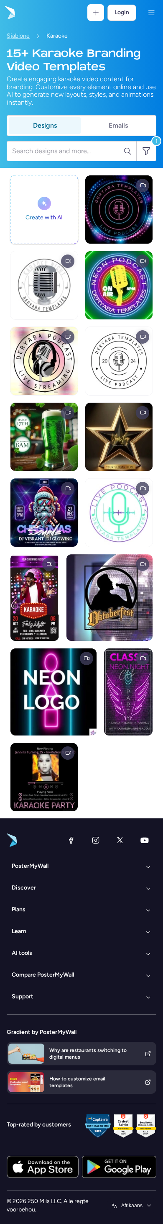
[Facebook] (71, 840)
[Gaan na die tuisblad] (9, 12)
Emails (118, 125)
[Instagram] (95, 840)
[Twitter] (120, 840)
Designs (45, 125)
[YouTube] (144, 840)
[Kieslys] (151, 12)
